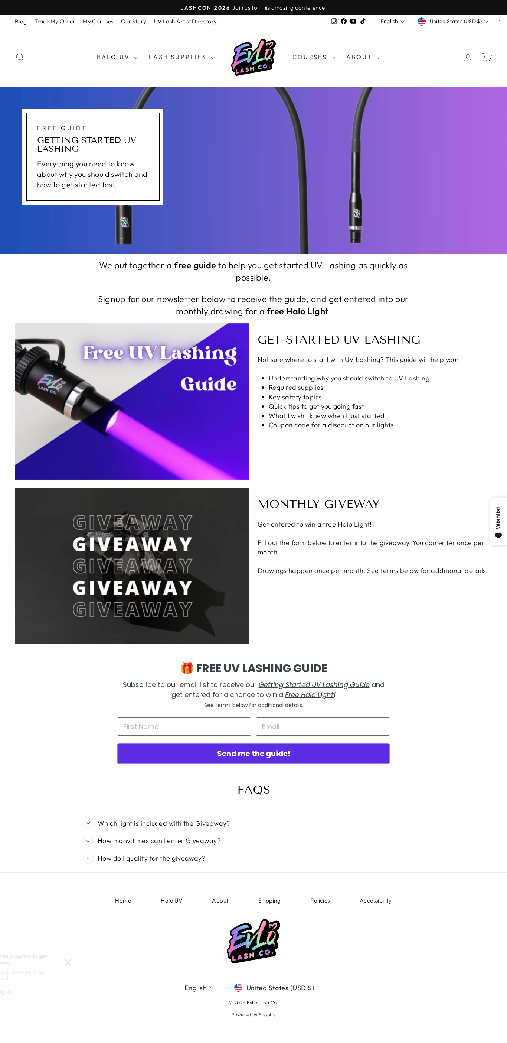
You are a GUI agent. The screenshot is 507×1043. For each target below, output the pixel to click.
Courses (311, 57)
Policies (320, 900)
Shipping (269, 900)
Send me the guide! (253, 753)
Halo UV (115, 57)
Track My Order (55, 21)
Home (123, 900)
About (360, 57)
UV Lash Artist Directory (185, 21)
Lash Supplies (179, 57)
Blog (21, 21)
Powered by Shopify (253, 1014)
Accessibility (376, 900)
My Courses (98, 21)
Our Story (134, 21)
